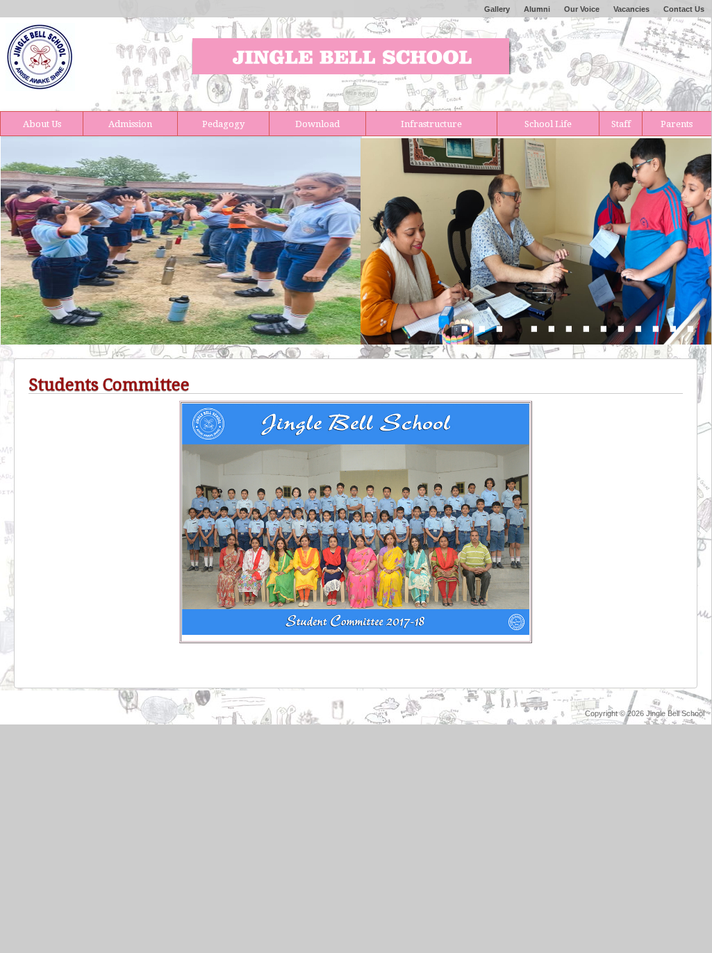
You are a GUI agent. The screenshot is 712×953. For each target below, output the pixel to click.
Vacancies (631, 9)
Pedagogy (223, 124)
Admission (130, 124)
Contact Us (683, 9)
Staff (621, 124)
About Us (42, 124)
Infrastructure (431, 124)
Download (317, 124)
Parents (677, 124)
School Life (548, 124)
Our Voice (581, 9)
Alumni (537, 9)
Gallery (497, 9)
